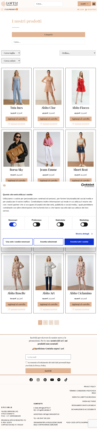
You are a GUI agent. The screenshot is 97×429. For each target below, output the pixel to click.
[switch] (36, 224)
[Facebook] (31, 379)
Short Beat (81, 169)
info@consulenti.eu (51, 414)
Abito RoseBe (16, 293)
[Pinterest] (45, 379)
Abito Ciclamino (81, 293)
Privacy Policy (40, 365)
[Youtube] (52, 379)
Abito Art (48, 293)
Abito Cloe (48, 108)
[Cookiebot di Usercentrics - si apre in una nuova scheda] (83, 185)
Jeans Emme (48, 169)
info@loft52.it (45, 408)
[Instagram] (38, 379)
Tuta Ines (16, 108)
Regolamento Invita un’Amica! (84, 405)
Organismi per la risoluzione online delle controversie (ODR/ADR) (48, 423)
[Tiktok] (66, 379)
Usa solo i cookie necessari (18, 242)
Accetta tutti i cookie (79, 242)
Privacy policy (90, 386)
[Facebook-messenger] (59, 379)
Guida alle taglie (89, 401)
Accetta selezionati (48, 242)
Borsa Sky (16, 169)
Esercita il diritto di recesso (84, 397)
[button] (94, 4)
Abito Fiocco (80, 108)
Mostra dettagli (82, 234)
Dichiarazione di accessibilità (83, 409)
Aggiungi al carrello (16, 118)
